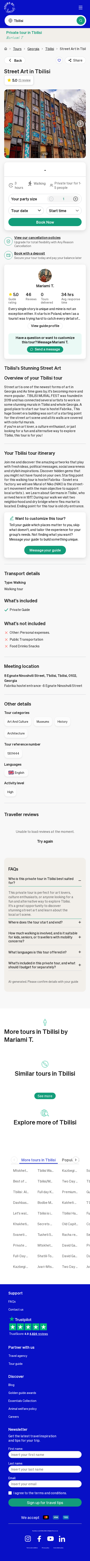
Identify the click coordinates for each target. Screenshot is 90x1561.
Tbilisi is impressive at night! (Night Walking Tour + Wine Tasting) (46, 1213)
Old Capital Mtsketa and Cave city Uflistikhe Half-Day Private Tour (71, 1224)
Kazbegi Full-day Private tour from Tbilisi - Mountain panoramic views (22, 1266)
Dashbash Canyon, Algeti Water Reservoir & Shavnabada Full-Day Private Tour (22, 1202)
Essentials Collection (22, 1401)
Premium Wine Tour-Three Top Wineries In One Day (71, 1192)
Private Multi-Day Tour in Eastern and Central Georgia (22, 1245)
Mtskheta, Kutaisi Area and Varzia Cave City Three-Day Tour (46, 1245)
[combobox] (64, 210)
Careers (13, 1416)
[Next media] (80, 123)
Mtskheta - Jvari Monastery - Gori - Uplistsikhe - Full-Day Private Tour (22, 1170)
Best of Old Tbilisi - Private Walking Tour (22, 1181)
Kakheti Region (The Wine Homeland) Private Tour (71, 1202)
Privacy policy (45, 1547)
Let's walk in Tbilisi (22, 1213)
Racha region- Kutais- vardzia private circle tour (71, 1234)
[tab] (38, 1160)
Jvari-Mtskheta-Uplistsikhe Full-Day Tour (46, 1266)
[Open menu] (80, 7)
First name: (15, 1448)
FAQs (12, 1301)
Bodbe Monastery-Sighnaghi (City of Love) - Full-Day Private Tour (46, 1202)
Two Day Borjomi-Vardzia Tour (71, 1266)
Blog (11, 1385)
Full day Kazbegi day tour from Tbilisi (46, 1192)
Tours (17, 48)
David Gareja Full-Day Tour (71, 1256)
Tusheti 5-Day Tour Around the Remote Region (46, 1234)
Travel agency (17, 1356)
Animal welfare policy (22, 1408)
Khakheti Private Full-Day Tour (22, 1224)
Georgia (33, 48)
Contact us (15, 1309)
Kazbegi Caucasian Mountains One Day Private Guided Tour (71, 1170)
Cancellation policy (58, 1547)
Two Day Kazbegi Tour (71, 1181)
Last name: (15, 1463)
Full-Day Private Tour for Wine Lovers (22, 1256)
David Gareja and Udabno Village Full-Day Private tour (71, 1245)
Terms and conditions (32, 1547)
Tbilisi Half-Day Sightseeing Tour (71, 1213)
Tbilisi (49, 48)
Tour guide (15, 1363)
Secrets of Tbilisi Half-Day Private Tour (46, 1224)
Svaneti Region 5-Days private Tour (22, 1234)
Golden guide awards (22, 1393)
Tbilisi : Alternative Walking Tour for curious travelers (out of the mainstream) (22, 1192)
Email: (12, 1478)
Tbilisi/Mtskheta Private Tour (46, 1181)
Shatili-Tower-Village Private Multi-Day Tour (46, 1256)
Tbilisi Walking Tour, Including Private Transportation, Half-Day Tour (46, 1170)
